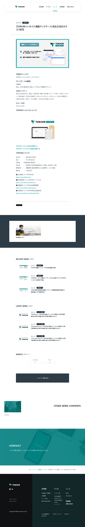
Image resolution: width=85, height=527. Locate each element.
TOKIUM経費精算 (57, 496)
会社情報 (44, 488)
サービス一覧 (57, 493)
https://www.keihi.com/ (23, 177)
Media (67, 493)
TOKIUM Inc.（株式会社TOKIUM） (19, 7)
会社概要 (44, 495)
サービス (56, 488)
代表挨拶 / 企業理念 (46, 493)
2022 (45, 469)
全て (35, 362)
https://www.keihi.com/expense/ (26, 188)
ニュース (34, 469)
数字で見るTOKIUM (46, 501)
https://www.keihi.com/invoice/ (26, 182)
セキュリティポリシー (13, 501)
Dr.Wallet (56, 502)
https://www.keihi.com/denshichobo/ (27, 193)
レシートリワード (57, 504)
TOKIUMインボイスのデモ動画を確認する (28, 148)
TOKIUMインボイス (57, 498)
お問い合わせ (69, 503)
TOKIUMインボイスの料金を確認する (26, 146)
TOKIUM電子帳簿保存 (58, 500)
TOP (30, 469)
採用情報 (68, 501)
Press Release (69, 495)
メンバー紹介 (44, 498)
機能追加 (40, 469)
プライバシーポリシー (13, 499)
